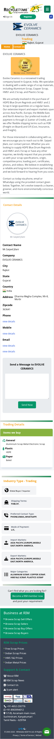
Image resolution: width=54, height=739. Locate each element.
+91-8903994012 (15, 709)
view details (9, 321)
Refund (38, 735)
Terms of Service (27, 735)
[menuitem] (27, 9)
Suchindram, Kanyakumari (18, 716)
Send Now (27, 404)
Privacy (16, 735)
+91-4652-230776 (15, 706)
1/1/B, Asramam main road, (20, 713)
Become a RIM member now (27, 596)
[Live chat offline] (46, 731)
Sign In (8, 16)
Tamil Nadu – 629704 (15, 720)
